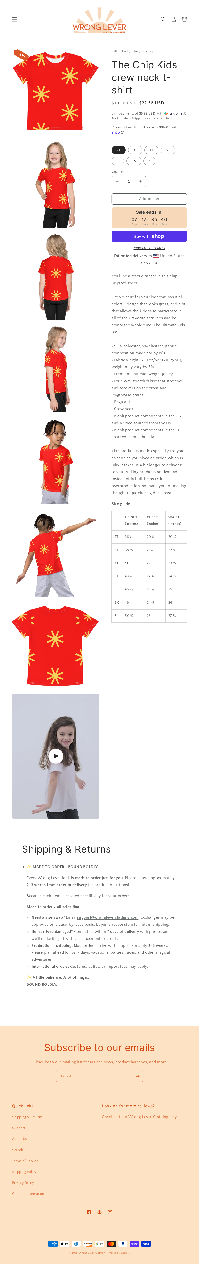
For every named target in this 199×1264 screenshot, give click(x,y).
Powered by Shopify (118, 1253)
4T (151, 150)
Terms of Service (25, 1161)
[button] (14, 19)
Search (17, 1150)
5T (168, 150)
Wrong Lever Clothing (92, 1253)
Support (18, 1128)
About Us (19, 1139)
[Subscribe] (137, 1076)
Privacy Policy (23, 1183)
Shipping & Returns (27, 1117)
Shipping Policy (24, 1172)
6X (134, 161)
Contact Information (28, 1194)
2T (119, 150)
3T (135, 150)
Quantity (118, 171)
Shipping (138, 118)
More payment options (149, 247)
